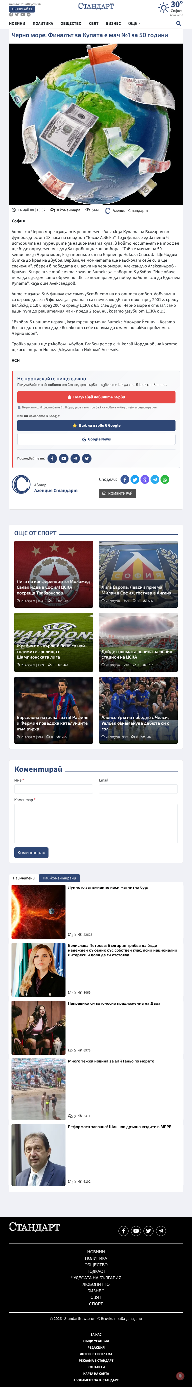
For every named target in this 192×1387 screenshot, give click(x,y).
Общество (96, 1265)
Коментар (25, 800)
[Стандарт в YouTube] (63, 458)
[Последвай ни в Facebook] (123, 1231)
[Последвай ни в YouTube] (136, 1231)
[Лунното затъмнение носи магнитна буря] (39, 912)
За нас (96, 1334)
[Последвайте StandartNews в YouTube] (22, 15)
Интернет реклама (96, 1354)
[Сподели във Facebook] (124, 479)
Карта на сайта (96, 1373)
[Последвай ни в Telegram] (161, 1231)
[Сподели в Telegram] (154, 479)
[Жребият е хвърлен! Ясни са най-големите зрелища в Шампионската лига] (53, 642)
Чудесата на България (96, 1278)
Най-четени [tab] (24, 878)
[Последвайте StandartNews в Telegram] (29, 15)
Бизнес (96, 1291)
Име (19, 780)
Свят (96, 1297)
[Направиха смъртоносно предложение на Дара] (39, 1028)
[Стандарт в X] (87, 458)
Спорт (96, 1304)
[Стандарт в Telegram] (75, 458)
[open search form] (179, 23)
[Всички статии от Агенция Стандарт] (21, 484)
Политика (96, 1258)
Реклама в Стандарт (96, 1360)
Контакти (96, 1367)
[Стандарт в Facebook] (52, 458)
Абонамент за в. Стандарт (96, 1380)
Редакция (96, 1347)
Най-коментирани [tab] (59, 878)
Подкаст (96, 1271)
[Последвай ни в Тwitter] (149, 1231)
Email (103, 780)
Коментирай (120, 493)
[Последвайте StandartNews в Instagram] (17, 15)
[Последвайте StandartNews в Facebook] (11, 15)
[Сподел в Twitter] (134, 479)
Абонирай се (22, 9)
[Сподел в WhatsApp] (164, 479)
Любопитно (96, 1284)
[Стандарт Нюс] (34, 1231)
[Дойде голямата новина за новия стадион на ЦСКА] (138, 642)
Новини (96, 1252)
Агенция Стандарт (130, 210)
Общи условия (96, 1341)
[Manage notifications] (180, 1376)
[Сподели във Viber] (144, 479)
